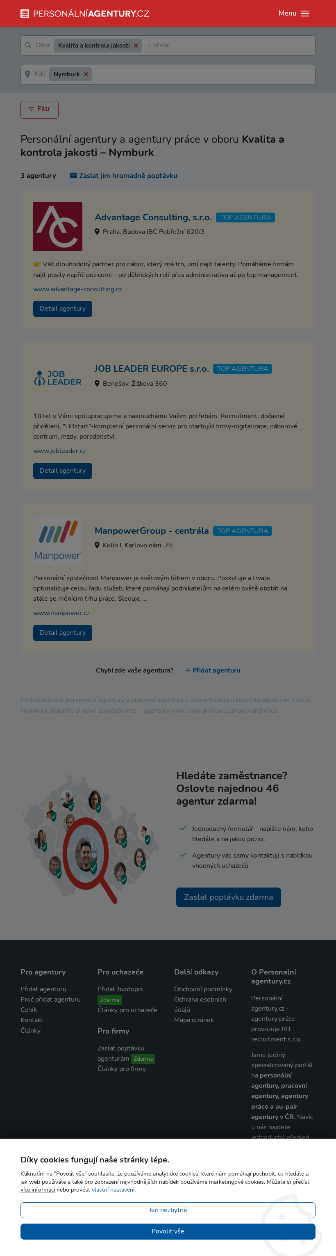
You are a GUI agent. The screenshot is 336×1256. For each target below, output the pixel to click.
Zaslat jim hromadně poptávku (128, 176)
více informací (37, 1190)
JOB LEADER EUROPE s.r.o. (152, 369)
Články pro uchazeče (127, 1010)
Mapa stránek (194, 1020)
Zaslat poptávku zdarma (228, 897)
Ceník (28, 1009)
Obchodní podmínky (203, 989)
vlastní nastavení (113, 1190)
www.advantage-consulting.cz (77, 289)
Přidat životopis (120, 989)
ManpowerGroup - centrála (152, 531)
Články (30, 1030)
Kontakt (31, 1020)
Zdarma (109, 1000)
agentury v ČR (272, 1116)
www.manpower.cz (61, 613)
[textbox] (149, 46)
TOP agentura (245, 217)
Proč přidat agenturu (50, 999)
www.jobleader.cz (59, 450)
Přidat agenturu (216, 670)
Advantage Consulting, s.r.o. (153, 217)
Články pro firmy (122, 1068)
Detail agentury (63, 308)
